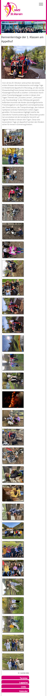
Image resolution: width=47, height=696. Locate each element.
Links (23, 686)
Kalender (23, 691)
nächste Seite (24, 673)
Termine (23, 678)
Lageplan (23, 682)
